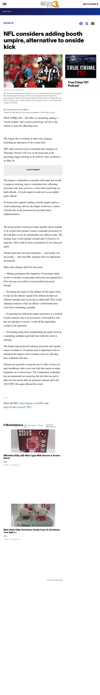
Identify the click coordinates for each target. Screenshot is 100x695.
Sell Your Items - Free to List (33, 426)
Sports (8, 23)
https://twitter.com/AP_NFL (18, 407)
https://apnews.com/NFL (32, 403)
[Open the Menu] (4, 4)
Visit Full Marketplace (51, 426)
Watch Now (90, 4)
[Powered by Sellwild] (59, 580)
